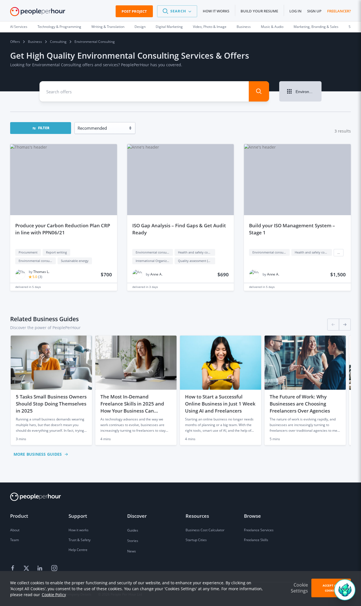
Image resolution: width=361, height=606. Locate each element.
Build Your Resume (259, 11)
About (14, 530)
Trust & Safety (80, 539)
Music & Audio (272, 26)
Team (14, 539)
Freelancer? (339, 11)
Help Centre (78, 549)
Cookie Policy (54, 594)
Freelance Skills (256, 539)
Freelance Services (259, 530)
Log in (295, 11)
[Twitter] (27, 568)
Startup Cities (196, 539)
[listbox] (180, 390)
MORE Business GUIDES (38, 454)
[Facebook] (13, 568)
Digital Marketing (169, 26)
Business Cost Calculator (205, 530)
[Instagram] (54, 568)
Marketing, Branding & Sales (316, 26)
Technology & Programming (59, 26)
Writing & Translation (107, 26)
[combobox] (139, 91)
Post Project (134, 11)
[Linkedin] (40, 568)
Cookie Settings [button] (299, 588)
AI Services (18, 26)
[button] (177, 11)
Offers (15, 41)
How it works (216, 11)
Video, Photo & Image (209, 26)
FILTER (43, 127)
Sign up (314, 11)
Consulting (58, 41)
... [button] (338, 252)
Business (244, 26)
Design (140, 26)
